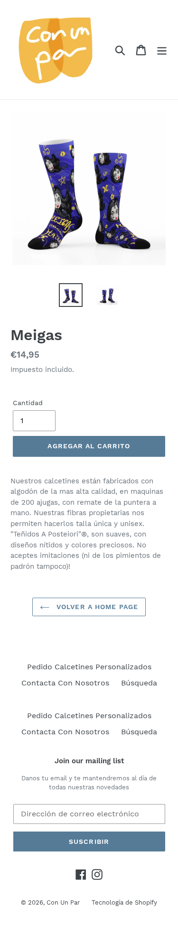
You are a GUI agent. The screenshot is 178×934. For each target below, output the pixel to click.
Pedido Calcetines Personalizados (89, 666)
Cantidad (28, 403)
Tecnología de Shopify (124, 902)
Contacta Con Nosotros (65, 682)
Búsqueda (139, 682)
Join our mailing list (89, 761)
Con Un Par (63, 902)
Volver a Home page (96, 606)
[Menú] (161, 49)
